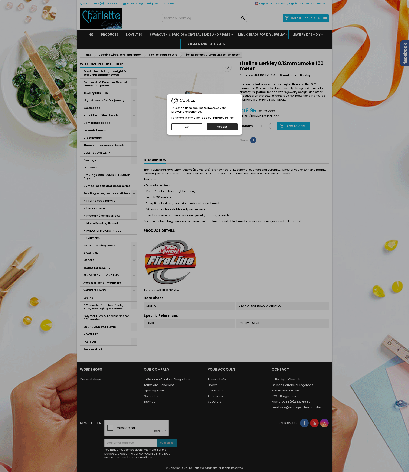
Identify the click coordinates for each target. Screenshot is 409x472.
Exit (187, 127)
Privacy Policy (223, 118)
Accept (222, 127)
